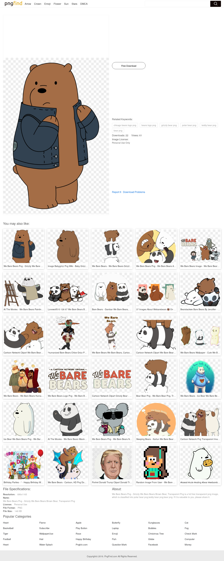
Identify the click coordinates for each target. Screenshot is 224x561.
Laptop (115, 528)
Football (7, 539)
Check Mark (191, 533)
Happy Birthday (83, 539)
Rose (78, 533)
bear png (118, 130)
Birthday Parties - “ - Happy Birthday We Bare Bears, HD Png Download (38, 482)
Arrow (28, 3)
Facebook (153, 544)
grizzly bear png (169, 125)
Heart (6, 522)
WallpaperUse (46, 533)
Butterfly (116, 522)
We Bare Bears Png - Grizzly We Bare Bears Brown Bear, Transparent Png (40, 266)
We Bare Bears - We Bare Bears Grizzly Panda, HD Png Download (124, 266)
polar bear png (189, 125)
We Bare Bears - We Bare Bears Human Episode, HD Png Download (37, 395)
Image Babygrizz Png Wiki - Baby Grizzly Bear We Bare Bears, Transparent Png (86, 266)
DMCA (84, 3)
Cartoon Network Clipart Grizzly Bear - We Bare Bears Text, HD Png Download (130, 395)
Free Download (128, 65)
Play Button (81, 528)
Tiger (5, 533)
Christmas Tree (156, 533)
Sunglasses (154, 522)
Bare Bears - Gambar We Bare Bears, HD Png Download (119, 309)
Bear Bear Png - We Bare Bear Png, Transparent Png (162, 395)
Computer (190, 539)
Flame (42, 522)
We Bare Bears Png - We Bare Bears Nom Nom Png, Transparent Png (126, 439)
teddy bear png (209, 125)
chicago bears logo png (125, 125)
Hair (41, 539)
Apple (78, 522)
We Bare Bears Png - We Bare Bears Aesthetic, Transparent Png (167, 266)
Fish (114, 539)
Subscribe (44, 528)
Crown (37, 3)
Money (188, 544)
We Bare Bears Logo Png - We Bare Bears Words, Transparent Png (80, 395)
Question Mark (119, 544)
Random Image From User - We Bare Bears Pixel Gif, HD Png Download (171, 482)
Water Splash (46, 544)
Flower (57, 3)
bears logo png (149, 125)
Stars (74, 3)
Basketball (8, 528)
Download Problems (134, 192)
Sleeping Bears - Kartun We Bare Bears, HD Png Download (164, 439)
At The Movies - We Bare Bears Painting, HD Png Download (32, 309)
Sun (66, 3)
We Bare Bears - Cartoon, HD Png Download (69, 482)
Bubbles (152, 528)
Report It (116, 192)
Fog (186, 528)
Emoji (47, 3)
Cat (186, 522)
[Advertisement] (56, 36)
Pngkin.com (82, 544)
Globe (151, 539)
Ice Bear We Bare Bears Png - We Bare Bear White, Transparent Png (37, 439)
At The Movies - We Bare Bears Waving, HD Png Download (76, 439)
